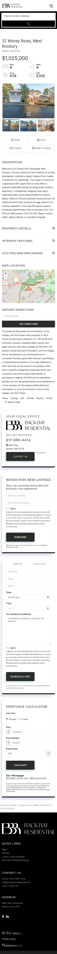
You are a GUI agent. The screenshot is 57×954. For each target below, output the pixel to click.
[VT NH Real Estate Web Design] (28, 945)
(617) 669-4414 (17, 878)
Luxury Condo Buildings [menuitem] (13, 856)
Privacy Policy (11, 527)
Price (8, 727)
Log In (5, 886)
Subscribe (20, 537)
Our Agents (41, 453)
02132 (49, 398)
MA (22, 398)
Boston (40, 398)
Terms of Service (14, 688)
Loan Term (10, 713)
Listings (14, 398)
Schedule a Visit (39, 564)
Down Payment (12, 738)
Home (5, 398)
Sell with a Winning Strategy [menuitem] (15, 860)
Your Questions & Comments (18, 614)
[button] (28, 23)
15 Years (24, 719)
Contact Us (20, 456)
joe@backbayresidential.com (16, 882)
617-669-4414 (18, 440)
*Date (8, 592)
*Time (8, 603)
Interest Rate (11, 749)
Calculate (20, 765)
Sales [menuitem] (4, 849)
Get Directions (28, 324)
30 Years (12, 719)
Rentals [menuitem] (5, 853)
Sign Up (14, 886)
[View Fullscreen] (6, 283)
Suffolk (30, 398)
